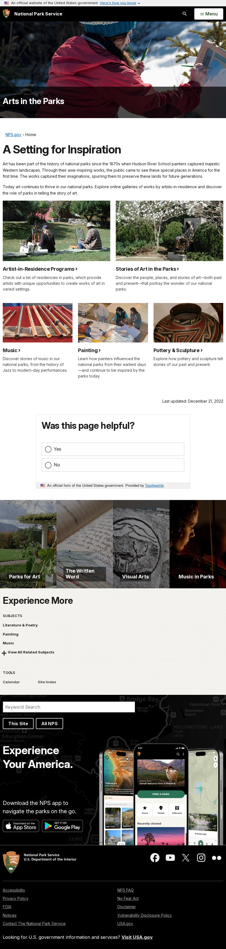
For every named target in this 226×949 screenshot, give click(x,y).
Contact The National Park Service (34, 923)
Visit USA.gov (137, 937)
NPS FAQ (125, 890)
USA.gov (125, 923)
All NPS (49, 723)
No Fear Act (128, 898)
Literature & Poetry (20, 625)
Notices (10, 915)
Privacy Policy (15, 898)
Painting (10, 634)
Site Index (47, 682)
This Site (18, 723)
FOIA (7, 906)
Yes (57, 449)
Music (8, 643)
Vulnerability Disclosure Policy (144, 915)
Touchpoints (154, 485)
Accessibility (14, 890)
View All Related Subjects (31, 652)
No (57, 464)
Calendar (11, 682)
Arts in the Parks (33, 101)
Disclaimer (126, 906)
